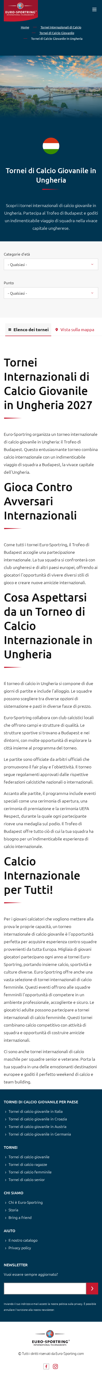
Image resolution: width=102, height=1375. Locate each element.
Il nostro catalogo (23, 1240)
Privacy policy (20, 1247)
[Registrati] (92, 1288)
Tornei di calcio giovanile (29, 1156)
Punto (9, 282)
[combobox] (51, 264)
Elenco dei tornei (31, 329)
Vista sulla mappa (77, 329)
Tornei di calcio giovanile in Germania (40, 1133)
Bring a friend (20, 1217)
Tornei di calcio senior (27, 1179)
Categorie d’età (17, 254)
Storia (13, 1209)
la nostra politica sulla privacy (65, 1304)
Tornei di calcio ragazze (28, 1164)
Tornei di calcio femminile (30, 1171)
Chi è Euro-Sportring (26, 1202)
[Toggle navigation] (94, 9)
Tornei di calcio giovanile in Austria (37, 1126)
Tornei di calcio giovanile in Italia (36, 1111)
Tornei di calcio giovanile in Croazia (38, 1118)
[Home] (21, 11)
